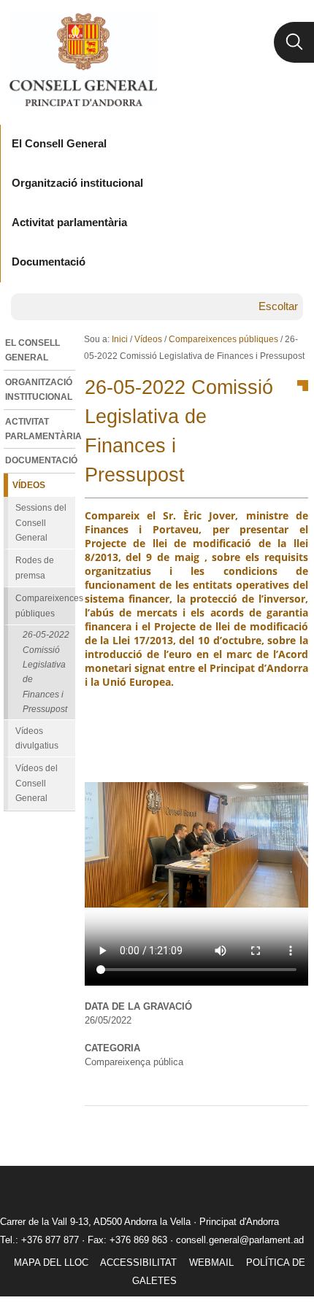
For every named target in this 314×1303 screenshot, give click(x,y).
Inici (120, 339)
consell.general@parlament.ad (240, 1239)
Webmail (211, 1262)
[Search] (294, 42)
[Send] (293, 1129)
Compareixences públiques (223, 339)
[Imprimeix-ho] (250, 1129)
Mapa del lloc (51, 1262)
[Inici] (82, 60)
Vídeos (148, 339)
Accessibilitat (138, 1262)
